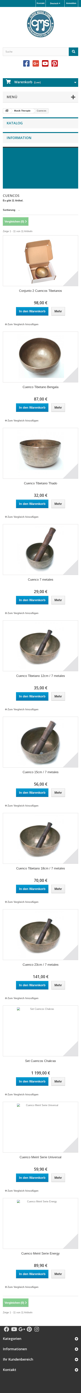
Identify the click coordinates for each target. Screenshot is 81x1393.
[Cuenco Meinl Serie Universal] (40, 1127)
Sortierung (9, 210)
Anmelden (71, 3)
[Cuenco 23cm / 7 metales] (40, 934)
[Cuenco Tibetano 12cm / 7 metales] (40, 645)
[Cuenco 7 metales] (40, 549)
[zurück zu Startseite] (6, 111)
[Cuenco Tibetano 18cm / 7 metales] (40, 838)
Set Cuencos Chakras (40, 1061)
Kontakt (41, 3)
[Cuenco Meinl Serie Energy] (40, 1223)
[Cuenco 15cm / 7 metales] (40, 742)
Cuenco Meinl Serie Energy (40, 1253)
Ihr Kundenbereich (18, 1359)
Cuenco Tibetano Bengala (40, 387)
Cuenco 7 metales (40, 579)
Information (19, 137)
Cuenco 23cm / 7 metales (41, 964)
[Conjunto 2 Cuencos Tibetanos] (40, 260)
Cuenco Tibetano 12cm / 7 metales (40, 676)
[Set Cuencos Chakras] (40, 1030)
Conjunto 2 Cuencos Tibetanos (40, 291)
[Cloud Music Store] (40, 24)
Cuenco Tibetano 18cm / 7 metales (40, 868)
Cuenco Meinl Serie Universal (40, 1157)
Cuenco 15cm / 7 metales (41, 772)
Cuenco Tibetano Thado (40, 483)
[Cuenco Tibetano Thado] (40, 453)
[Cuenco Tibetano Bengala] (40, 357)
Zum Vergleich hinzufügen (23, 324)
